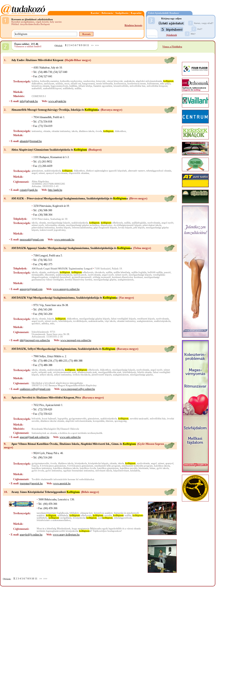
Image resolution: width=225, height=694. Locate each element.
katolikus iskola (162, 466)
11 (87, 45)
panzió (167, 272)
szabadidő (37, 88)
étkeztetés (49, 275)
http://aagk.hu (55, 189)
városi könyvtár (115, 81)
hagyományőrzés (59, 86)
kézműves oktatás (40, 86)
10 (84, 45)
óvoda (99, 131)
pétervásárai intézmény (43, 227)
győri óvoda (38, 470)
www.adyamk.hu (57, 101)
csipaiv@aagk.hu (29, 189)
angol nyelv (167, 223)
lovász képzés (125, 227)
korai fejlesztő (49, 418)
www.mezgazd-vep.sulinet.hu (75, 340)
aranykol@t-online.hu (31, 534)
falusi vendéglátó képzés (123, 318)
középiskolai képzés (98, 463)
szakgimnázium (126, 279)
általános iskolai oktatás (52, 421)
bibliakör (74, 513)
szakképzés (52, 272)
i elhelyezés (112, 223)
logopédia (63, 418)
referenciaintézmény (82, 227)
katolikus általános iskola (65, 468)
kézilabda (135, 470)
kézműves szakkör (103, 513)
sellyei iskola (46, 374)
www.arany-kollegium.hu (66, 534)
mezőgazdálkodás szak (109, 372)
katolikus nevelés (128, 468)
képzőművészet (121, 470)
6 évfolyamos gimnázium (53, 466)
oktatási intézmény (61, 131)
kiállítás (73, 86)
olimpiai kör (86, 513)
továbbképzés (80, 321)
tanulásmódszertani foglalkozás (52, 513)
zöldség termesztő (102, 277)
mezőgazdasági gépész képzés (94, 318)
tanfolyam (49, 83)
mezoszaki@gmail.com (32, 239)
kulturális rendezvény (71, 81)
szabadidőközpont (52, 88)
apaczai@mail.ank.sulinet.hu (34, 437)
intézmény (37, 131)
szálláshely (68, 88)
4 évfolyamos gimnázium (80, 466)
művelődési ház (137, 86)
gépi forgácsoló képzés (105, 227)
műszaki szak (45, 372)
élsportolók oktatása (79, 173)
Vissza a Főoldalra (172, 46)
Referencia (107, 13)
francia (35, 466)
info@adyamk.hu (29, 101)
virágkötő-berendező (60, 277)
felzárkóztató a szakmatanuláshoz (54, 520)
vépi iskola (110, 321)
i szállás (122, 515)
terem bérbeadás (104, 83)
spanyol (169, 463)
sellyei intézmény (62, 374)
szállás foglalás (138, 272)
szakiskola (129, 81)
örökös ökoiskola (81, 374)
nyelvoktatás (153, 223)
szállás (78, 88)
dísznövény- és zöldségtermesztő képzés (121, 225)
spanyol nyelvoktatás (56, 173)
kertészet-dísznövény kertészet (127, 277)
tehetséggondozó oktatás (158, 170)
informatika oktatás (55, 225)
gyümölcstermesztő (81, 277)
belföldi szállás (155, 272)
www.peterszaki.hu (64, 239)
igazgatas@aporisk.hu (31, 483)
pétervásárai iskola (152, 225)
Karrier (95, 13)
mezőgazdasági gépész (105, 279)
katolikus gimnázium (108, 468)
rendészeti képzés (146, 318)
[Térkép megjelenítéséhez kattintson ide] (169, 63)
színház (59, 83)
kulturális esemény (49, 81)
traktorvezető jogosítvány (52, 230)
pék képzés (139, 227)
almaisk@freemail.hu (31, 141)
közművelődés (121, 86)
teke (52, 323)
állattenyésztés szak (87, 372)
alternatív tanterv (136, 170)
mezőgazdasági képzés (58, 223)
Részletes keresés (133, 25)
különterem (153, 83)
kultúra (35, 81)
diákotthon (37, 83)
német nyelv (38, 225)
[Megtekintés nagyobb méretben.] (162, 518)
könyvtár (100, 81)
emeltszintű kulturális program (137, 466)
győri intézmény (53, 470)
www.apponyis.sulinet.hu (66, 289)
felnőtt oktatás (144, 372)
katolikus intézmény (42, 468)
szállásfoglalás (139, 223)
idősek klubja (85, 86)
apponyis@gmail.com (31, 289)
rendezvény (89, 81)
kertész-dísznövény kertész (78, 279)
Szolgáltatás (121, 13)
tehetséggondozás (123, 518)
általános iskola (86, 131)
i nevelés (102, 515)
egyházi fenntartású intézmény (78, 470)
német (42, 173)
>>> (97, 45)
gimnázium (37, 170)
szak (105, 518)
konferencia (120, 83)
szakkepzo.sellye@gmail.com (35, 389)
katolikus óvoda (88, 468)
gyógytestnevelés (77, 418)
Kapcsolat (136, 13)
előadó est (76, 83)
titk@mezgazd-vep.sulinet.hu (35, 340)
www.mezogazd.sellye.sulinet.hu (78, 389)
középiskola (81, 463)
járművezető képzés (102, 374)
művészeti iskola (103, 470)
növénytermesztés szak (64, 372)
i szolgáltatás (60, 518)
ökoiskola (100, 272)
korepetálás (98, 421)
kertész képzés (63, 227)
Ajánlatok (171, 35)
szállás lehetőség (122, 272)
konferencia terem (136, 83)
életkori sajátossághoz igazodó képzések (106, 170)
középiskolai (85, 518)
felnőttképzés (65, 321)
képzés (50, 318)
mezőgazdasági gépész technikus (82, 225)
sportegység (120, 421)
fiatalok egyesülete (102, 86)
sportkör (36, 323)
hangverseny (88, 83)
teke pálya (165, 83)
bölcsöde (36, 418)
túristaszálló (38, 275)
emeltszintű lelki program (107, 466)
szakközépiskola (52, 170)
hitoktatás (143, 468)
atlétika (45, 323)
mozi (66, 83)
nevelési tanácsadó (139, 418)
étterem (109, 421)
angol (34, 173)
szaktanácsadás (95, 321)
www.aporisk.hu (62, 483)
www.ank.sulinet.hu (70, 437)
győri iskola (163, 468)
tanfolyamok (80, 275)
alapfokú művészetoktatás (149, 81)
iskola (75, 131)
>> (92, 45)
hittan (152, 468)
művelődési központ (157, 86)
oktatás (46, 131)
